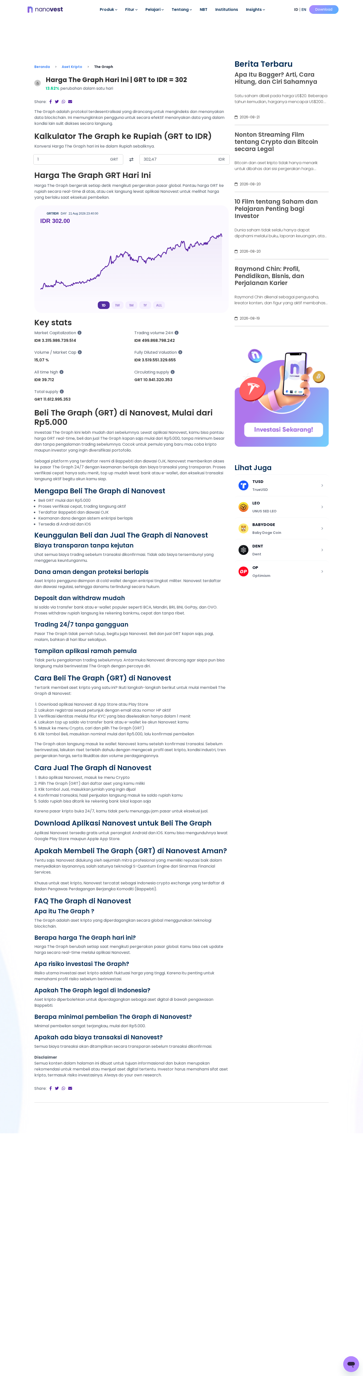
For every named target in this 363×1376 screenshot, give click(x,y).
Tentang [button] (181, 9)
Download (323, 9)
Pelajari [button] (153, 9)
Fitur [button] (130, 9)
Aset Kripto (72, 66)
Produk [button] (107, 9)
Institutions (226, 9)
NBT (203, 9)
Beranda (42, 66)
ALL (159, 305)
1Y (145, 305)
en (304, 9)
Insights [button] (254, 9)
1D (104, 305)
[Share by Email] (70, 102)
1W (117, 305)
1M (131, 305)
